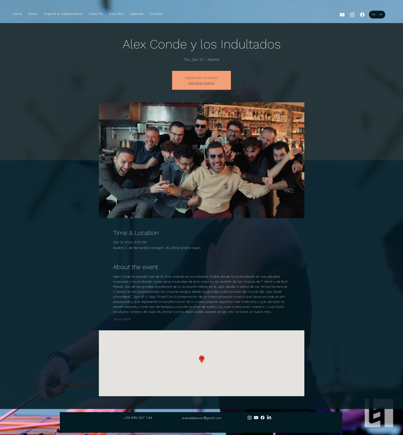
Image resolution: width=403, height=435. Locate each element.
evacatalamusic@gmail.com (201, 417)
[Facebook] (362, 15)
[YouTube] (342, 15)
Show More (122, 319)
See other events (201, 83)
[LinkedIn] (269, 417)
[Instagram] (352, 15)
